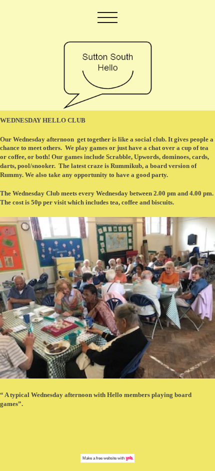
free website (106, 458)
